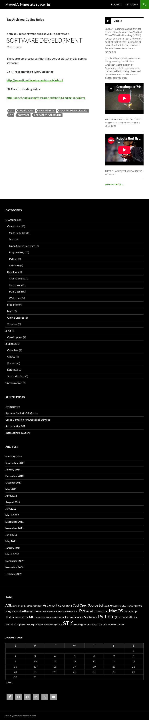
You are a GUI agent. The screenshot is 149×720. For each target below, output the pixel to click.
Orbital (11, 356)
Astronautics (52, 605)
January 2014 (13, 469)
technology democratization (85, 624)
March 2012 (12, 515)
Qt (11, 115)
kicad (89, 611)
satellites (130, 617)
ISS (81, 610)
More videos (114, 184)
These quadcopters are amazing (123, 171)
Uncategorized (13, 382)
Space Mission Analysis (48, 624)
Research (116, 4)
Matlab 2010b (22, 617)
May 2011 (11, 541)
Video (118, 20)
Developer (13, 271)
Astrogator (37, 606)
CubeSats (13, 350)
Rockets (12, 363)
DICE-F (125, 606)
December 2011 (14, 521)
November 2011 (14, 528)
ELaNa (17, 611)
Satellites (12, 369)
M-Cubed (98, 611)
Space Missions (16, 376)
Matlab (10, 617)
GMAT (75, 611)
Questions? (132, 4)
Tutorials (12, 324)
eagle (9, 611)
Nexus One (59, 617)
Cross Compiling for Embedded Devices (27, 419)
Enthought (28, 611)
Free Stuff (13, 304)
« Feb (9, 682)
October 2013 (13, 482)
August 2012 (12, 502)
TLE (100, 624)
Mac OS (116, 610)
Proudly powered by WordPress (20, 715)
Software (62, 34)
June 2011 (11, 534)
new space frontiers (45, 617)
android (28, 606)
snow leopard (31, 624)
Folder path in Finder (52, 611)
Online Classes (15, 317)
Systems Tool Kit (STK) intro (21, 413)
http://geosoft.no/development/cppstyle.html (35, 80)
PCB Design (16, 291)
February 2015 (13, 456)
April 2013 (11, 495)
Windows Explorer (116, 624)
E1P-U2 (138, 606)
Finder (39, 611)
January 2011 (13, 547)
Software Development (44, 40)
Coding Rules (26, 110)
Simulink (9, 624)
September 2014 (15, 462)
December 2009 (14, 560)
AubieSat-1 (67, 606)
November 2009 (14, 567)
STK (68, 623)
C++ (12, 110)
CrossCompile (17, 278)
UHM (105, 624)
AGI (8, 605)
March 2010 (12, 554)
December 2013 (14, 476)
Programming (46, 34)
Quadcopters (15, 337)
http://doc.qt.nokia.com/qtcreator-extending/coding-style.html (46, 97)
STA (61, 624)
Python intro (12, 406)
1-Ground (11, 219)
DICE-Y (131, 606)
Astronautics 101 (15, 426)
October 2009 (13, 573)
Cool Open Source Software (92, 605)
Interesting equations (18, 432)
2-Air (8, 330)
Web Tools (15, 298)
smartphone (19, 624)
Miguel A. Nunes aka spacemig (27, 4)
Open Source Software (21, 34)
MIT (32, 617)
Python (13, 258)
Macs (12, 239)
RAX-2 (121, 617)
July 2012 (10, 508)
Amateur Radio (18, 606)
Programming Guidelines (74, 110)
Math (10, 311)
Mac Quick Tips (18, 232)
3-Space (10, 343)
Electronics (15, 285)
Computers (13, 226)
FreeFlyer (67, 611)
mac (105, 611)
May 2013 (11, 489)
